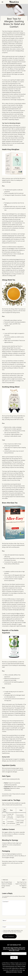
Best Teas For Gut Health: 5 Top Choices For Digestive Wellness (20, 883)
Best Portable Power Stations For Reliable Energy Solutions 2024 (7, 883)
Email (4, 927)
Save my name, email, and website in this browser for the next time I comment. (13, 931)
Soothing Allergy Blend (10, 387)
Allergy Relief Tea (8, 280)
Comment (6, 901)
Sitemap (20, 972)
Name (5, 920)
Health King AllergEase (10, 149)
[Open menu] (2, 1)
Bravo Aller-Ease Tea (9, 503)
